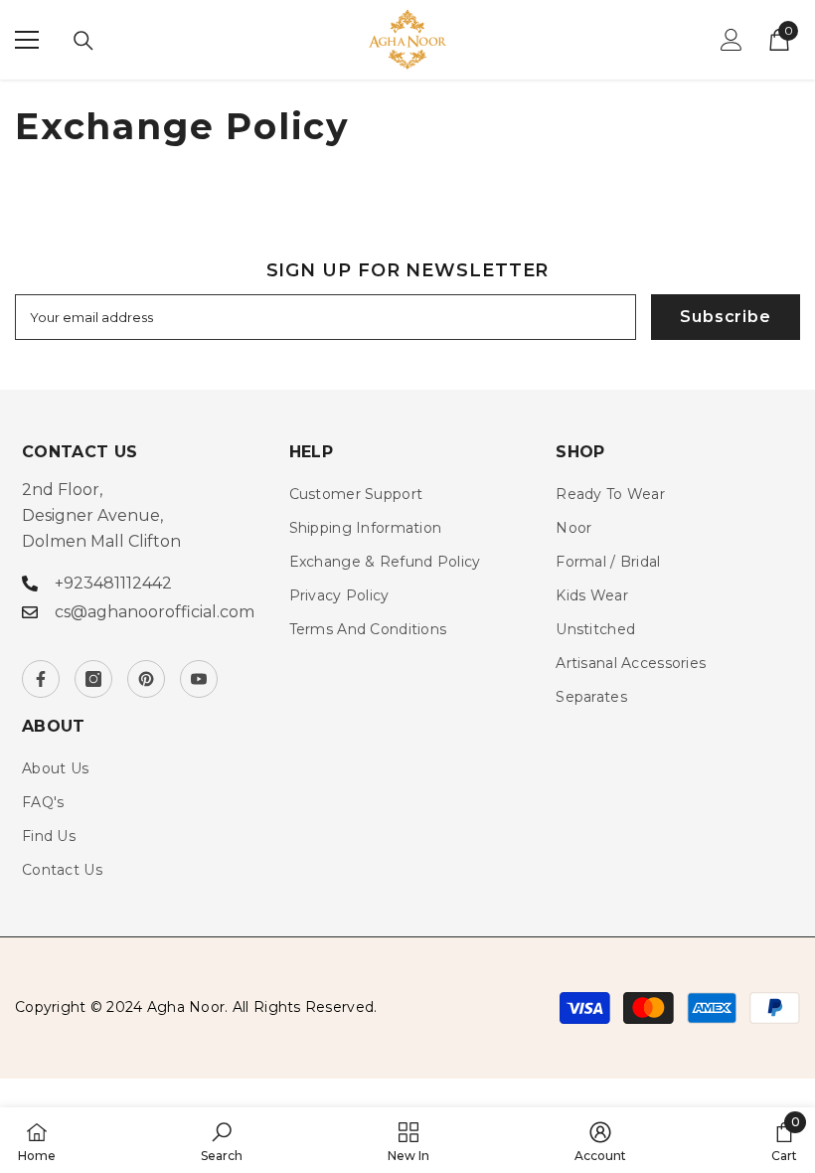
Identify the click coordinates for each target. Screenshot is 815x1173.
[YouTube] (199, 679)
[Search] (83, 41)
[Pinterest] (146, 679)
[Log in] (731, 40)
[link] (221, 1140)
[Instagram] (93, 679)
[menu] (27, 40)
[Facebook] (41, 679)
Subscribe (725, 316)
